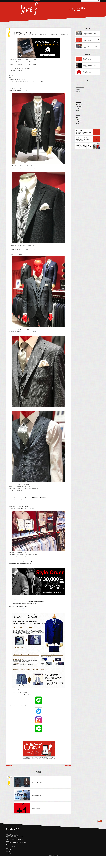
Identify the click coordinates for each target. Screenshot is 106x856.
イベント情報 (78, 82)
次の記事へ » (68, 765)
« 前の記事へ (9, 765)
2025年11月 (78, 104)
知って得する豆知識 (80, 87)
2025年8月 (78, 110)
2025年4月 (78, 119)
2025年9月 (78, 108)
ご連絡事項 (78, 89)
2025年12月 (78, 102)
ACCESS (20, 0)
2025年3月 (78, 121)
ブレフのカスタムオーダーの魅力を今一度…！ (20, 610)
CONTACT (31, 0)
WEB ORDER (37, 0)
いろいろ (78, 91)
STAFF (25, 0)
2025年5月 (78, 117)
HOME (9, 0)
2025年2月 (78, 123)
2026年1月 (78, 99)
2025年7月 (78, 112)
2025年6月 (78, 115)
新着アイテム (78, 84)
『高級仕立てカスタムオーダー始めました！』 (19, 608)
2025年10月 (78, 106)
